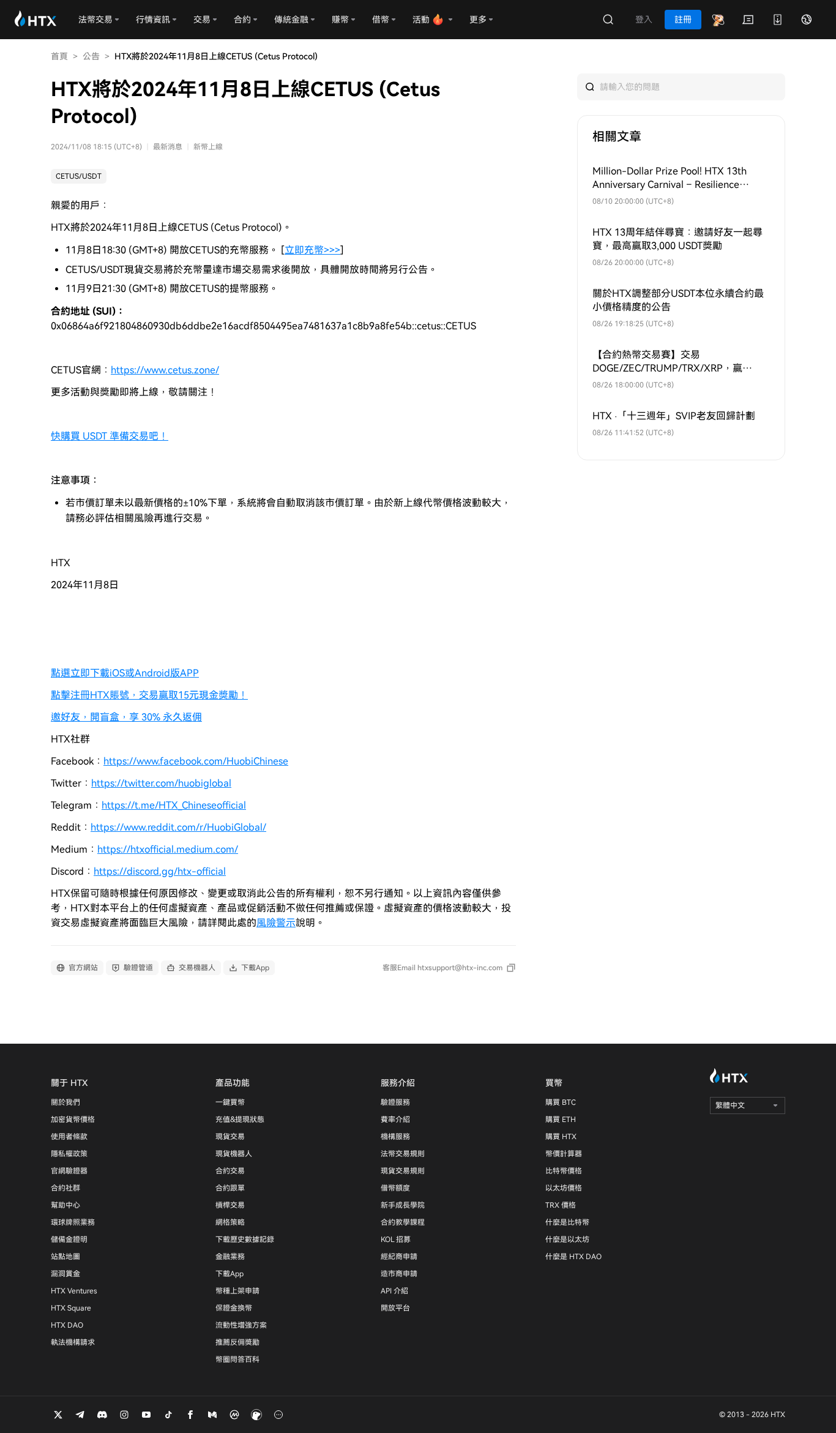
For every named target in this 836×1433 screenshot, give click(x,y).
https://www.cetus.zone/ (165, 370)
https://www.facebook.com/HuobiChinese (195, 761)
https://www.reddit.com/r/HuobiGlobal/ (178, 827)
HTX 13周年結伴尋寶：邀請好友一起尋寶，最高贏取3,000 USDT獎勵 (677, 239)
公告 (91, 56)
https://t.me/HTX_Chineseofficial (174, 805)
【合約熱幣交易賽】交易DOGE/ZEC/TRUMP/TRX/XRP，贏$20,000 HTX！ (667, 362)
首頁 (59, 56)
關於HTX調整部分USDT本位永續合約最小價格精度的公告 (678, 300)
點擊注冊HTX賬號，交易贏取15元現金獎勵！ (149, 695)
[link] (78, 176)
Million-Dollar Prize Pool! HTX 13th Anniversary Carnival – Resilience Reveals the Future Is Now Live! (669, 178)
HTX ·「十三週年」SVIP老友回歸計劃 (673, 416)
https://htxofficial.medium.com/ (167, 849)
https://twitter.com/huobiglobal (161, 783)
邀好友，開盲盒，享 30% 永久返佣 (126, 717)
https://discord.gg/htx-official (160, 871)
